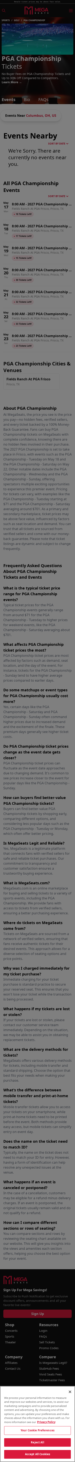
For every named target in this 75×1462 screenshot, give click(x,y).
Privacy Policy (46, 1422)
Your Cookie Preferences (37, 1430)
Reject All (37, 1442)
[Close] (70, 1391)
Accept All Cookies (37, 1454)
